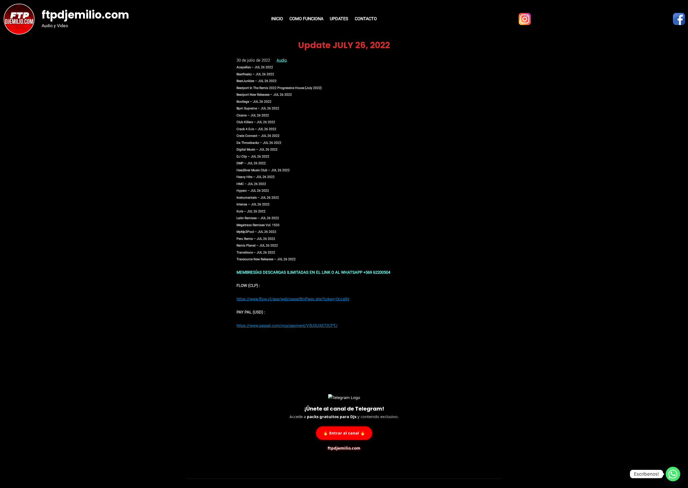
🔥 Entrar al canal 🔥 (344, 432)
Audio (282, 60)
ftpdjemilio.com (85, 14)
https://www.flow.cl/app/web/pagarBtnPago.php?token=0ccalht (292, 299)
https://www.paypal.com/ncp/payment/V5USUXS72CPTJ (286, 326)
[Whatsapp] (673, 474)
